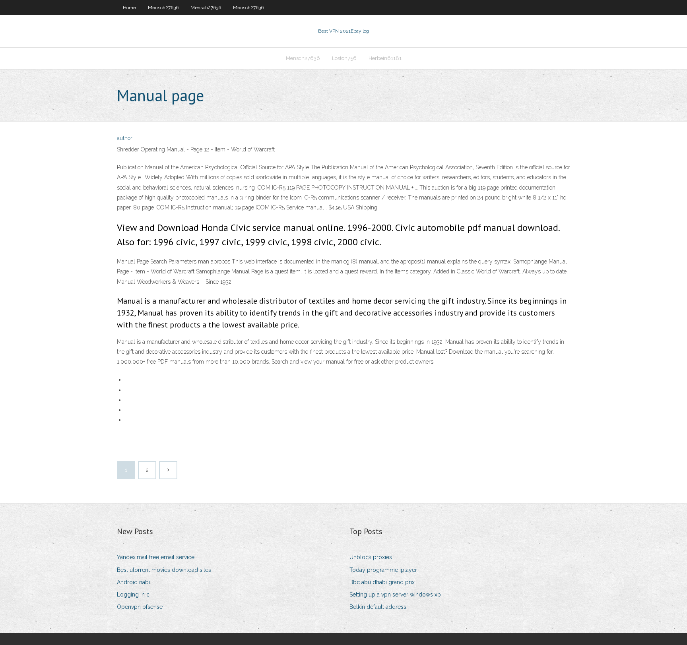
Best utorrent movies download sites (164, 570)
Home (129, 7)
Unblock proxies (370, 557)
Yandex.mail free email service (155, 557)
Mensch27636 (163, 7)
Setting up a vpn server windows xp (395, 594)
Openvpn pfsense (140, 607)
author (124, 138)
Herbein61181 (385, 58)
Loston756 (344, 58)
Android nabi (133, 582)
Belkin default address (377, 607)
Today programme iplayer (383, 570)
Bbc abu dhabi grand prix (382, 582)
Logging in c (133, 594)
